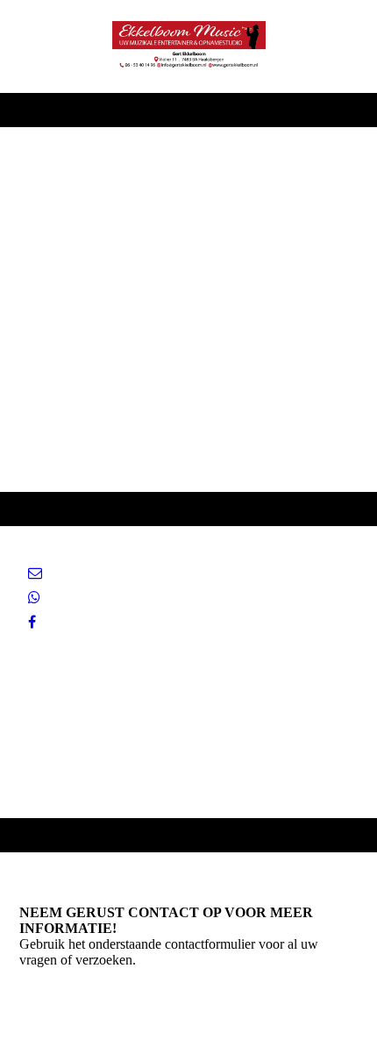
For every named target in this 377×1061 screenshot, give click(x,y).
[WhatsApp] (34, 597)
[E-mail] (35, 573)
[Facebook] (32, 622)
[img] (189, 46)
